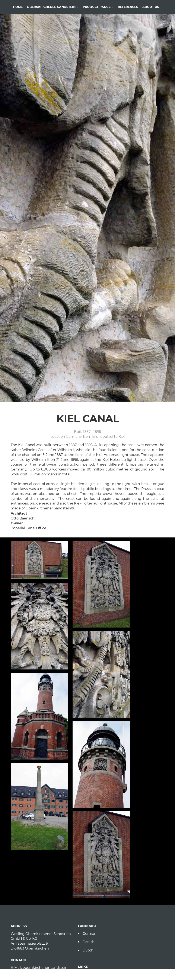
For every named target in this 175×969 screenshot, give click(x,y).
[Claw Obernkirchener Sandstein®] (101, 674)
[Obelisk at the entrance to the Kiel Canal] (39, 806)
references (128, 7)
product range (97, 7)
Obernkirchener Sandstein (51, 7)
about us (151, 7)
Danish (89, 942)
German (89, 934)
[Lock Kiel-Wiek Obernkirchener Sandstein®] (39, 560)
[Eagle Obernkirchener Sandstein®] (39, 626)
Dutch (88, 950)
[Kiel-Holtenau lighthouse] (39, 716)
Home (18, 7)
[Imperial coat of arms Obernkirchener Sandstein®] (101, 584)
